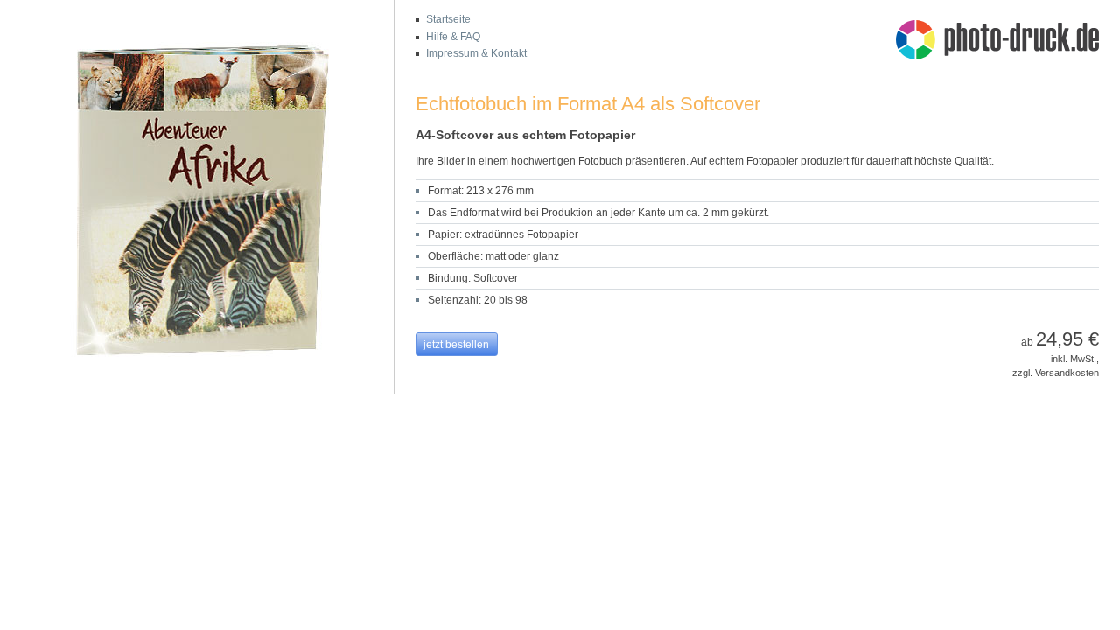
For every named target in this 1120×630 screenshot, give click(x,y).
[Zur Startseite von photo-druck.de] (1006, 42)
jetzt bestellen (456, 345)
